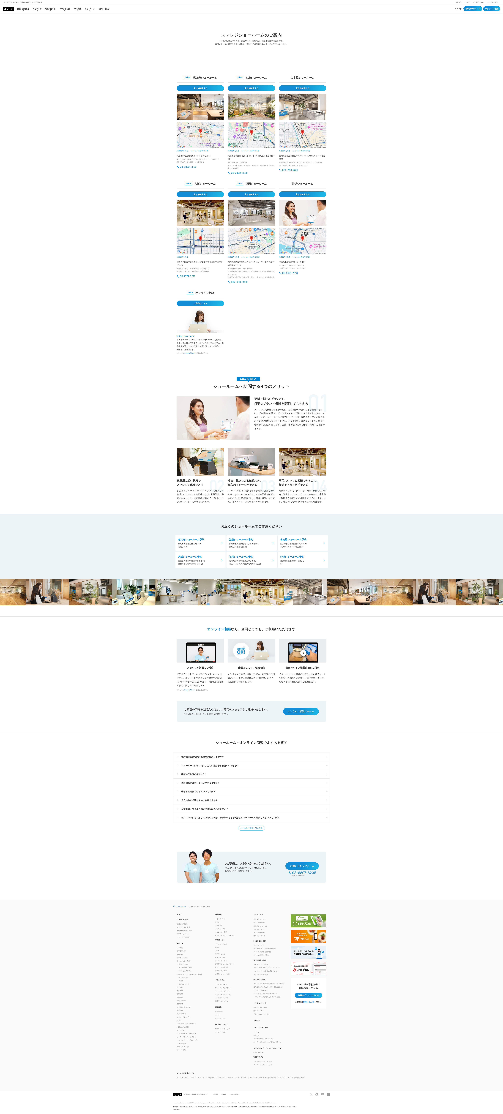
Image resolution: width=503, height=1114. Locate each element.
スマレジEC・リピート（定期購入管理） (291, 1078)
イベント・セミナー (260, 1028)
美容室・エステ (220, 954)
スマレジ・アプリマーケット (186, 1024)
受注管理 (180, 1010)
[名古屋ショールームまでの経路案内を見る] (302, 135)
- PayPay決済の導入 (185, 971)
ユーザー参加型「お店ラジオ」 (263, 1039)
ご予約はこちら (200, 303)
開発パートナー (258, 1011)
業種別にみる (220, 940)
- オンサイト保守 (183, 937)
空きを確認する (200, 88)
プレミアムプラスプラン (223, 988)
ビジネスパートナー (260, 1003)
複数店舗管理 (181, 1000)
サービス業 (219, 925)
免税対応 (180, 954)
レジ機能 (180, 948)
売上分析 (180, 987)
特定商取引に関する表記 (205, 1106)
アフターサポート (183, 934)
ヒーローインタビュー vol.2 (262, 1065)
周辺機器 (218, 1007)
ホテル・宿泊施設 (221, 970)
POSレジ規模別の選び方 (261, 955)
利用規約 (175, 1106)
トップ (179, 914)
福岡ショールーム (259, 932)
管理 (179, 1020)
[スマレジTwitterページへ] (311, 1094)
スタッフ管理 (181, 1014)
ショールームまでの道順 (199, 151)
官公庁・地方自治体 (222, 967)
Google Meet (189, 353)
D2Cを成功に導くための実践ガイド (265, 994)
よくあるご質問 (478, 2)
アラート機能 (181, 1050)
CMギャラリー (258, 1052)
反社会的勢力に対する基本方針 (248, 1106)
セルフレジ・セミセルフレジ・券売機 (189, 974)
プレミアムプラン (221, 984)
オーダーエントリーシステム (186, 1037)
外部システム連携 (183, 1027)
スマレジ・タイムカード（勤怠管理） (203, 1078)
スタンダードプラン (222, 998)
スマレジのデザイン (234, 1094)
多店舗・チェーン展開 (222, 974)
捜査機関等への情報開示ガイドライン (270, 1106)
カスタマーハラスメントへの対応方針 (226, 1106)
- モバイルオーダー (184, 984)
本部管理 (180, 1004)
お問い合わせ (104, 9)
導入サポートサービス (222, 1029)
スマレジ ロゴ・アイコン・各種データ (267, 1048)
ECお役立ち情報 (259, 979)
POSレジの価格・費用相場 (262, 952)
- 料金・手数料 (183, 964)
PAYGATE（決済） (183, 1078)
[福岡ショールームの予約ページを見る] (251, 213)
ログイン (458, 9)
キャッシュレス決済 (183, 961)
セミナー (256, 1035)
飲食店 (217, 922)
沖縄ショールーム (259, 936)
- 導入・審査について (185, 967)
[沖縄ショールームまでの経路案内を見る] (302, 241)
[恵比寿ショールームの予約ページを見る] (200, 107)
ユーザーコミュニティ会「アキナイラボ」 (267, 1042)
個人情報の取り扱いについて (188, 1106)
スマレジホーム (181, 906)
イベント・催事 (220, 929)
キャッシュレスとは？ (260, 964)
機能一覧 (180, 943)
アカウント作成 (492, 2)
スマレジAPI (181, 1030)
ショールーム (258, 914)
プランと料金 (220, 980)
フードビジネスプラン (222, 991)
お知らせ (458, 2)
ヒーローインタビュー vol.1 (262, 1061)
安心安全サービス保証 (184, 930)
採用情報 (224, 1094)
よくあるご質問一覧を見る (251, 828)
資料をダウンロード (308, 995)
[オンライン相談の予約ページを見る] (200, 321)
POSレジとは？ (258, 945)
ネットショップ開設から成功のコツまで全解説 (269, 984)
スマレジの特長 (182, 919)
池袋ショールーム (259, 923)
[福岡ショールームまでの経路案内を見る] (251, 241)
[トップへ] (8, 9)
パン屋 (217, 951)
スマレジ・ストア (183, 1047)
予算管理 (180, 991)
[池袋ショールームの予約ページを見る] (251, 107)
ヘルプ (467, 2)
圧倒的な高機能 (182, 924)
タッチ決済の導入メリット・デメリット (266, 968)
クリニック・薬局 (221, 932)
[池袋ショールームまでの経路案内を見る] (251, 135)
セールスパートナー (260, 1007)
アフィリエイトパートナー (262, 1014)
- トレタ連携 (182, 1043)
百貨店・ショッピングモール (224, 935)
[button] (270, 1057)
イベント (256, 1032)
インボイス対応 (182, 958)
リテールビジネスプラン (223, 994)
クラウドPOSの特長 (183, 927)
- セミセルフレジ (183, 977)
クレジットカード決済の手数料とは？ (266, 971)
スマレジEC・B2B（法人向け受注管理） (263, 1078)
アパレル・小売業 (221, 944)
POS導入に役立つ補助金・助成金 (264, 948)
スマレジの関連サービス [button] (186, 1073)
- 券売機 (180, 981)
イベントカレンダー (183, 1017)
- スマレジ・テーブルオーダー (188, 1040)
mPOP (217, 1015)
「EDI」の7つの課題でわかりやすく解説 (266, 997)
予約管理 (180, 997)
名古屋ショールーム (260, 926)
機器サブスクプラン (222, 1001)
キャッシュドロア (221, 1018)
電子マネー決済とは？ (260, 974)
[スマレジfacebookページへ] (316, 1094)
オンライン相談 (491, 9)
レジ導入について (221, 1024)
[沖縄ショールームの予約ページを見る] (302, 213)
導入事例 (218, 914)
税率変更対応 (181, 951)
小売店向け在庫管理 (183, 1007)
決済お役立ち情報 (259, 960)
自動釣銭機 (219, 1012)
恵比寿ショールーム (260, 919)
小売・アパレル (220, 919)
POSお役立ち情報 (260, 941)
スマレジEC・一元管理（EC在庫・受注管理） (232, 1078)
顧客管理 (180, 994)
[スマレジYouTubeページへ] (322, 1094)
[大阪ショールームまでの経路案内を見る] (200, 241)
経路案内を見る (182, 151)
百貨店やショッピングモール (224, 964)
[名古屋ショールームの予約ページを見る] (302, 107)
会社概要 (216, 1094)
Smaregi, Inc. (177, 1109)
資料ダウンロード (472, 9)
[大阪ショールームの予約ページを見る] (200, 213)
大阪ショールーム (259, 929)
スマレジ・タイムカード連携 (186, 1033)
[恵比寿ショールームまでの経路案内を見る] (200, 135)
